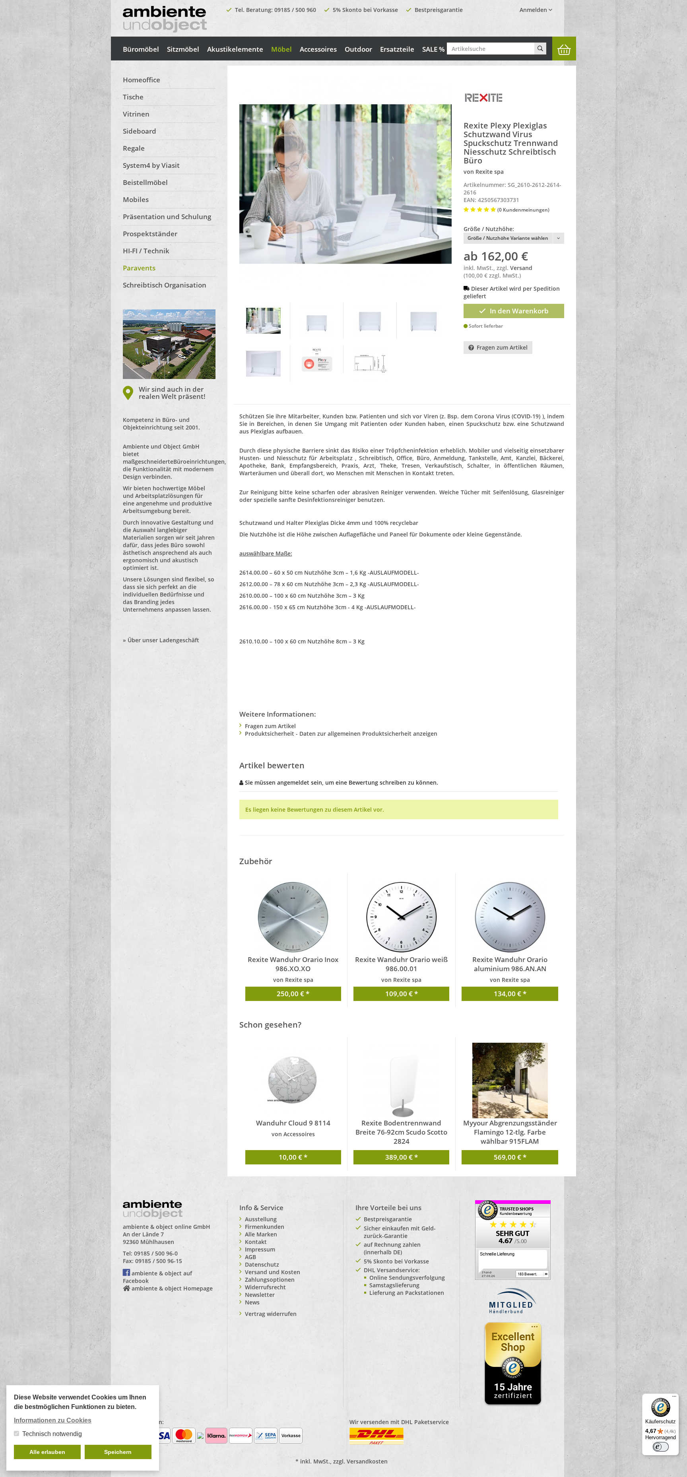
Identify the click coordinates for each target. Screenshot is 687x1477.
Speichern (118, 1452)
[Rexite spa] (483, 97)
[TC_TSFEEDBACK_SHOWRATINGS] (513, 1239)
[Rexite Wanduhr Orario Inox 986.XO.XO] (293, 917)
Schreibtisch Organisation (164, 285)
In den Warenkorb (519, 310)
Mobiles (136, 199)
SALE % (433, 49)
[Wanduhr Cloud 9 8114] (293, 1080)
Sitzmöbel (183, 49)
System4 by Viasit (151, 165)
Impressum (260, 1249)
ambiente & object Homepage (172, 1288)
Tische (133, 96)
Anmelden (534, 10)
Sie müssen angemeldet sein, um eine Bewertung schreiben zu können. (341, 782)
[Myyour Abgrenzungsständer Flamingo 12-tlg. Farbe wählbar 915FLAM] (510, 1080)
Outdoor (358, 49)
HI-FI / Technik (146, 250)
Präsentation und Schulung (167, 216)
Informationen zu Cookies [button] (52, 1420)
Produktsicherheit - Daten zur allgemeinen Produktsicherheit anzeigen (341, 733)
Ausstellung (261, 1219)
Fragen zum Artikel (502, 347)
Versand (521, 268)
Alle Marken (261, 1234)
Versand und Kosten (272, 1272)
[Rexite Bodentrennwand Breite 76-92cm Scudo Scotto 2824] (401, 1080)
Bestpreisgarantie (439, 10)
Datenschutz (262, 1264)
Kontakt (256, 1242)
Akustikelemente (235, 49)
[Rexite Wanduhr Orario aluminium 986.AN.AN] (510, 917)
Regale (134, 148)
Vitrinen (136, 114)
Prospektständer (150, 233)
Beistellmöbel (145, 182)
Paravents (139, 267)
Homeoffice (141, 79)
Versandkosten (367, 1461)
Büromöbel (141, 49)
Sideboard (139, 131)
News (252, 1302)
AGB (250, 1257)
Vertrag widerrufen (271, 1314)
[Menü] (674, 1398)
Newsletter (260, 1294)
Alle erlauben (47, 1452)
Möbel (281, 49)
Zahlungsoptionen (270, 1279)
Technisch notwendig (52, 1433)
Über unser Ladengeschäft (163, 640)
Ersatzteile (397, 49)
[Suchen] (540, 48)
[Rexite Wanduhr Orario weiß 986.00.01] (401, 917)
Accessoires (318, 49)
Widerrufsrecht (265, 1287)
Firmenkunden (264, 1226)
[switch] (661, 1447)
